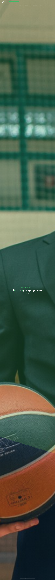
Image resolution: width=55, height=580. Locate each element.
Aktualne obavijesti (24, 287)
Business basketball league (11, 1)
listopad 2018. (31, 287)
